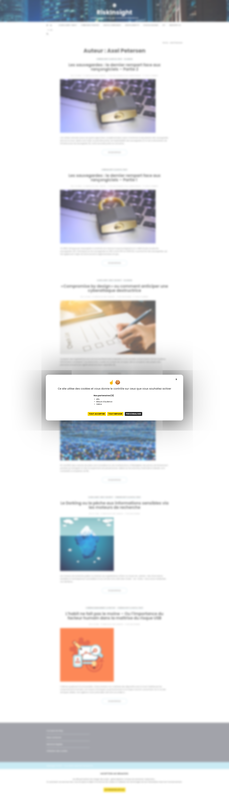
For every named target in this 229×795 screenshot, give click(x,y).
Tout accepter (97, 413)
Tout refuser (115, 413)
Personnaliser (133, 413)
